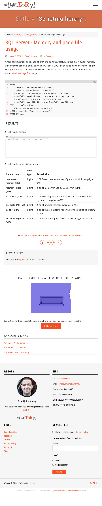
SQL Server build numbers (16, 347)
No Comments (48, 56)
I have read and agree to (71, 432)
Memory (24, 235)
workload (78, 235)
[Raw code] (90, 81)
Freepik (32, 483)
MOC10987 (45, 235)
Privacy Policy (10, 443)
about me (27, 410)
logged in (22, 259)
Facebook (8, 436)
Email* (55, 443)
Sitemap (7, 451)
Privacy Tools (9, 447)
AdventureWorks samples (16, 342)
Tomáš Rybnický (31, 56)
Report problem (10, 432)
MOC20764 (54, 235)
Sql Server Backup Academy (16, 352)
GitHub (7, 439)
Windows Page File (21, 73)
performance (64, 235)
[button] (51, 326)
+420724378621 (63, 378)
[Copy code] (95, 81)
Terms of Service (75, 491)
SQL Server (32, 235)
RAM (72, 235)
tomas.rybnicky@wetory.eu (69, 384)
